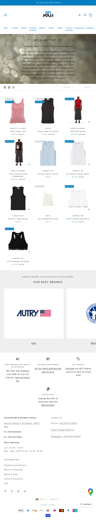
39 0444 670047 (68, 423)
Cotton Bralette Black (18, 261)
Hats (6, 28)
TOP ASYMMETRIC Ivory (48, 219)
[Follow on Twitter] (11, 491)
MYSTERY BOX (48, 394)
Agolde (48, 128)
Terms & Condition (13, 479)
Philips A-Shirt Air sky (48, 174)
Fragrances (79, 28)
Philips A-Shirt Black (18, 219)
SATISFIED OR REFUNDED (48, 364)
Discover (70, 368)
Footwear (90, 28)
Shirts (23, 28)
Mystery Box (47, 405)
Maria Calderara (78, 128)
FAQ (6, 483)
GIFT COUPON (78, 364)
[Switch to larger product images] (5, 87)
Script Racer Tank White (78, 219)
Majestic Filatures (18, 128)
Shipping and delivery (15, 465)
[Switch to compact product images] (13, 87)
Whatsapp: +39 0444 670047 (66, 436)
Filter (87, 87)
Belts (60, 28)
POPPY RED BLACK (78, 131)
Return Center (11, 474)
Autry (33, 343)
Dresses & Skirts (32, 29)
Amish (48, 216)
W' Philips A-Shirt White (78, 174)
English (54, 499)
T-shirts (15, 28)
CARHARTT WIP (48, 171)
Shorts (42, 28)
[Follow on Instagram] (18, 491)
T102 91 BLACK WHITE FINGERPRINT (18, 175)
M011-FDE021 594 (18, 131)
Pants (51, 28)
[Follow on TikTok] (25, 491)
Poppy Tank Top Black (48, 131)
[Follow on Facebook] (5, 491)
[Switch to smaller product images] (9, 87)
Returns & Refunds (13, 469)
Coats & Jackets (69, 29)
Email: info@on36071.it (62, 430)
